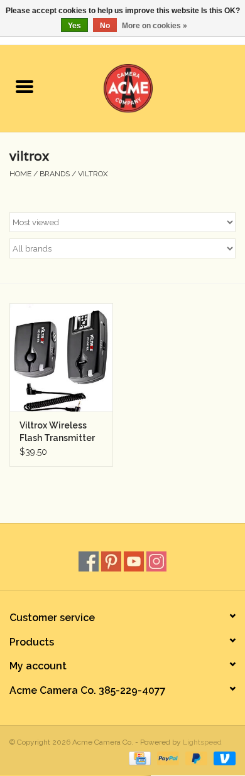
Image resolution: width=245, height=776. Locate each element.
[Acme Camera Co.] (147, 87)
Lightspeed (202, 742)
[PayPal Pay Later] (195, 757)
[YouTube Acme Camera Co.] (134, 561)
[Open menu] (24, 85)
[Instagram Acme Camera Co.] (156, 561)
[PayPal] (167, 757)
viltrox (93, 173)
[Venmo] (222, 757)
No (105, 25)
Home (20, 173)
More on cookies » (154, 25)
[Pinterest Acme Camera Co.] (111, 561)
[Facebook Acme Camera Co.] (89, 561)
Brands (55, 173)
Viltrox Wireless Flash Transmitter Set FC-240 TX (57, 432)
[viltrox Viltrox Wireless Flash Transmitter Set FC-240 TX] (61, 357)
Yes (74, 25)
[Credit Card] (138, 757)
